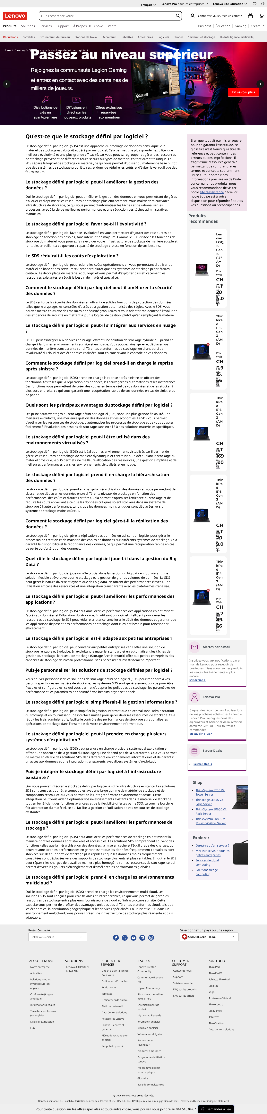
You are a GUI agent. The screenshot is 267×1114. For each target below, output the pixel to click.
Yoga (211, 992)
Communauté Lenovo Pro (150, 979)
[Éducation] (231, 26)
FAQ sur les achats (183, 995)
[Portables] (36, 37)
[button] (254, 3)
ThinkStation (216, 1023)
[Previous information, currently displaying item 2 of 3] (7, 84)
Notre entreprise (40, 967)
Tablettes (107, 993)
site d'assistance (212, 192)
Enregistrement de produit (148, 1007)
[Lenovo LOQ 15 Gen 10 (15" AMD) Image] (201, 269)
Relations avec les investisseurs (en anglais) (40, 984)
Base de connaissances (150, 1084)
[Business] (212, 26)
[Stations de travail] (100, 37)
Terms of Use (108, 1101)
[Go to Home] (15, 16)
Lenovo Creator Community (146, 969)
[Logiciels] (170, 37)
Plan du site (124, 1101)
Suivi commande (183, 983)
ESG (32, 1028)
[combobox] (106, 16)
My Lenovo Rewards (149, 1015)
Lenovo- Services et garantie (113, 1027)
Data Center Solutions (114, 1012)
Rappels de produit (113, 1046)
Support (178, 977)
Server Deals (203, 764)
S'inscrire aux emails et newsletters (150, 996)
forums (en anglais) (148, 1021)
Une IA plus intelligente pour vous (115, 973)
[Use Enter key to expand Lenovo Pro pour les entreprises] (206, 3)
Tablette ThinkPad (219, 979)
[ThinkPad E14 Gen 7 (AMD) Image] (201, 597)
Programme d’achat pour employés (148, 1070)
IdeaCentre (215, 1010)
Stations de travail (112, 1006)
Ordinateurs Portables (114, 981)
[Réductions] (19, 37)
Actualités (36, 973)
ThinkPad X (215, 973)
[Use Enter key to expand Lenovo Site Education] (245, 3)
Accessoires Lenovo (113, 1018)
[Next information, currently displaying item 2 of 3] (260, 84)
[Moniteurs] (118, 37)
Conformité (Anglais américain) (41, 996)
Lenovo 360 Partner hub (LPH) (77, 969)
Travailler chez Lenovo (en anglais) (43, 1013)
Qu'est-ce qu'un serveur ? (212, 845)
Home (7, 50)
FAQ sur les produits (185, 989)
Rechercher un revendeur (145, 1042)
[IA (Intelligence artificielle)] (256, 37)
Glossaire (142, 1078)
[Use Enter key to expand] (244, 16)
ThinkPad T (215, 967)
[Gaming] (247, 26)
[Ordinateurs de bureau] (71, 37)
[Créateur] (265, 26)
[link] (262, 4)
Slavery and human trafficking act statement (205, 1101)
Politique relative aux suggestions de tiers (155, 1101)
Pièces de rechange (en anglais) (115, 1038)
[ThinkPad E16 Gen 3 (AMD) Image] (201, 351)
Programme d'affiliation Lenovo (151, 1059)
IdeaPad (213, 985)
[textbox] (209, 937)
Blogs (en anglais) (147, 1028)
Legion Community (148, 988)
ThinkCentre (216, 1004)
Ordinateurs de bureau (115, 1000)
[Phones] (185, 37)
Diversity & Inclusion (42, 1021)
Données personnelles (50, 1101)
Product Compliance (149, 1051)
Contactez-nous (182, 970)
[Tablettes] (135, 37)
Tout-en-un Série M (220, 998)
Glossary (20, 50)
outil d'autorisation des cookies (82, 1101)
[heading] (220, 250)
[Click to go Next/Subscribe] (81, 937)
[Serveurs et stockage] (217, 37)
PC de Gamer (109, 987)
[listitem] (208, 268)
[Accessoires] (154, 37)
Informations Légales (42, 1005)
